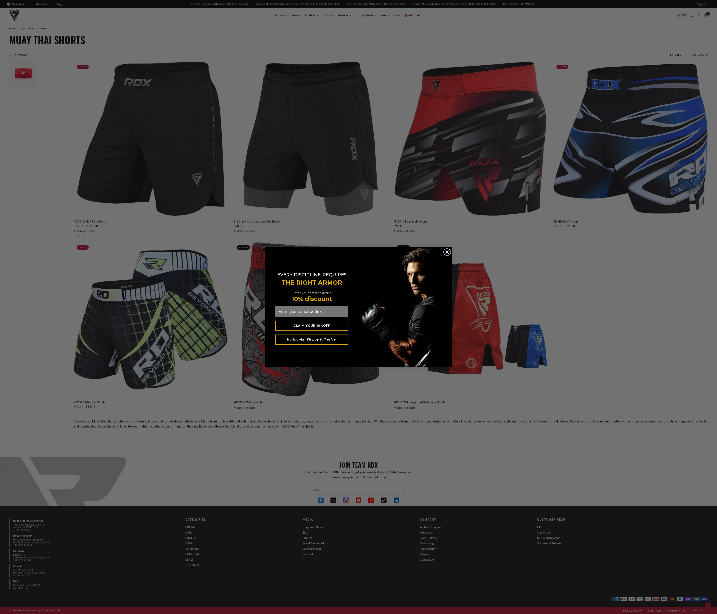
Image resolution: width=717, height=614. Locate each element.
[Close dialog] (447, 252)
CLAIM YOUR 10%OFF (312, 325)
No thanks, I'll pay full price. (312, 339)
